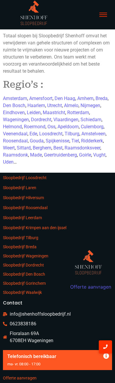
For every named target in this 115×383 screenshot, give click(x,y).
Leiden (34, 112)
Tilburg (72, 133)
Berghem (42, 148)
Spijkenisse (57, 141)
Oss (51, 126)
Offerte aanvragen (20, 378)
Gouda (37, 141)
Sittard (24, 148)
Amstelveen (93, 133)
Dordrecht (41, 119)
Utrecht (54, 105)
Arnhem (85, 98)
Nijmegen (90, 105)
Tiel (75, 141)
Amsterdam (15, 98)
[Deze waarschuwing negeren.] (106, 356)
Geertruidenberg (60, 155)
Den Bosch (14, 105)
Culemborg (92, 126)
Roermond (34, 126)
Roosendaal (15, 141)
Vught (99, 155)
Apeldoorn (68, 126)
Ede (33, 133)
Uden (8, 162)
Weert (9, 148)
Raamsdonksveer (82, 148)
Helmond (12, 126)
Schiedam (90, 119)
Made (36, 155)
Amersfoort (40, 98)
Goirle (85, 155)
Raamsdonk (15, 155)
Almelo (71, 105)
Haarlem (36, 105)
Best (58, 148)
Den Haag (65, 98)
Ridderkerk (92, 141)
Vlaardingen (65, 119)
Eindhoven (14, 112)
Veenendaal (15, 133)
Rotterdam (78, 112)
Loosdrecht (51, 133)
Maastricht (54, 112)
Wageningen (16, 119)
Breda (102, 98)
